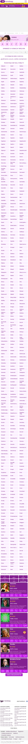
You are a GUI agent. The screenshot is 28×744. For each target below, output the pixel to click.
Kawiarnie (3, 213)
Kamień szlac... (3, 116)
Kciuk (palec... (23, 222)
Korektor (12, 425)
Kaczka (21, 69)
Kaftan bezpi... (13, 78)
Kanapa (3, 122)
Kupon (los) (22, 544)
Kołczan (22, 350)
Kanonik (12, 131)
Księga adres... (3, 522)
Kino (11, 244)
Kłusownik (22, 303)
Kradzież (22, 466)
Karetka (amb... (3, 169)
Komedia (3, 363)
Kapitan (3, 144)
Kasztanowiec (13, 197)
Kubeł (11, 528)
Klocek (3, 285)
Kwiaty (21, 566)
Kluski (2, 291)
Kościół (21, 450)
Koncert (3, 381)
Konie (2, 391)
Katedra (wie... (3, 206)
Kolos (11, 347)
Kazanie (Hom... (22, 216)
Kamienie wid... (22, 106)
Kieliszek (22, 228)
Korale (3, 422)
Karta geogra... (3, 178)
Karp (11, 175)
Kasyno (3, 194)
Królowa (12, 503)
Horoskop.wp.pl (10, 33)
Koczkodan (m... (13, 325)
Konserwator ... (13, 397)
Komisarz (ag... (22, 369)
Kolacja (21, 331)
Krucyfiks (22, 503)
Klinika (21, 278)
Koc (2, 319)
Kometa (3, 366)
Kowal (12, 460)
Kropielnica (4, 497)
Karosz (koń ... (4, 175)
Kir (2, 247)
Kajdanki (12, 81)
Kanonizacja (23, 131)
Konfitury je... (23, 385)
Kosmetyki (22, 438)
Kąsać (2, 222)
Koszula (12, 444)
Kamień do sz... (4, 113)
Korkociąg (22, 425)
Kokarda (22, 328)
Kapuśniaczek (23, 150)
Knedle (3, 310)
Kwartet (22, 560)
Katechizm (22, 203)
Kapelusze (13, 141)
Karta (21, 175)
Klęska (12, 275)
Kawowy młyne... (3, 216)
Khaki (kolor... (13, 225)
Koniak (12, 388)
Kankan (21, 128)
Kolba (11, 335)
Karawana (13, 159)
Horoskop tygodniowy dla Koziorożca (20, 708)
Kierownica (4, 238)
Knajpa (12, 306)
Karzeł (21, 184)
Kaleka (3, 91)
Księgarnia (13, 522)
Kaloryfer (12, 94)
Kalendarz (13, 91)
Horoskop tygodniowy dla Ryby (20, 714)
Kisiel (21, 247)
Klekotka (22, 266)
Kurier (12, 550)
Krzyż (21, 516)
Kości (2, 447)
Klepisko (22, 269)
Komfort (12, 366)
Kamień (12, 109)
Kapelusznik (23, 141)
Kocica (12, 322)
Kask (2, 191)
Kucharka (22, 528)
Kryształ (12, 510)
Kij (1, 241)
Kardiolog (3, 166)
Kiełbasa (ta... (4, 235)
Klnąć (11, 281)
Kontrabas (22, 400)
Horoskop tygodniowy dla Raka (20, 725)
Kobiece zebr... (12, 313)
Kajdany (22, 81)
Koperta (12, 416)
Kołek (11, 353)
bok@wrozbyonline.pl (11, 731)
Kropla (12, 497)
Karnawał (22, 172)
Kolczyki (3, 338)
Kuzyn (11, 557)
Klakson (12, 253)
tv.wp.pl (15, 739)
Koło (2, 356)
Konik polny (4, 394)
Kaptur (21, 147)
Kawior (12, 213)
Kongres (3, 388)
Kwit (11, 569)
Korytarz (3, 432)
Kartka (21, 178)
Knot (11, 310)
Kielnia (3, 231)
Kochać (12, 319)
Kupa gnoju (13, 544)
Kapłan (21, 144)
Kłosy (2, 297)
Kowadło (3, 460)
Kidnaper (3, 228)
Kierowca (22, 235)
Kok (11, 328)
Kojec (2, 328)
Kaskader (22, 191)
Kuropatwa (4, 553)
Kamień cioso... (21, 109)
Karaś (21, 156)
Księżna (12, 525)
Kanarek (22, 122)
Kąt (11, 222)
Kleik (11, 263)
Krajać (12, 469)
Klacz (2, 253)
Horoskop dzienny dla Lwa (6, 724)
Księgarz (22, 522)
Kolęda (3, 344)
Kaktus (3, 88)
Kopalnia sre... (13, 413)
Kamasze (3, 100)
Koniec (12, 391)
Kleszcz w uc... (23, 272)
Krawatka (12, 478)
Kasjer (21, 188)
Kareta (21, 166)
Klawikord (13, 260)
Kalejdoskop (23, 88)
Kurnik (21, 550)
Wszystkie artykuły (6, 735)
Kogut (21, 325)
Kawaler (3, 210)
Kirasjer (12, 247)
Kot (11, 453)
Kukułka (12, 538)
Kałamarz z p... (13, 97)
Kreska (3, 488)
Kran (21, 472)
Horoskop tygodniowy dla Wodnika (20, 711)
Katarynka (3, 203)
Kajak (2, 81)
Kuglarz (22, 535)
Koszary (22, 441)
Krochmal (22, 491)
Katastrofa (13, 203)
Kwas (2, 563)
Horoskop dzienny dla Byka (6, 718)
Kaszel (21, 194)
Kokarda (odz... (3, 331)
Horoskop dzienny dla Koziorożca (5, 708)
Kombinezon (23, 360)
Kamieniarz (4, 106)
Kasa (11, 188)
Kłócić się (22, 297)
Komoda (3, 372)
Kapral (12, 147)
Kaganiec (22, 78)
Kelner (3, 225)
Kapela (3, 138)
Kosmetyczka (13, 438)
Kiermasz (12, 235)
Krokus (21, 494)
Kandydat (22, 125)
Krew (21, 488)
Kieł (11, 231)
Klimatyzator (4, 278)
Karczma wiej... (12, 163)
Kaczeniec (13, 69)
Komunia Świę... (3, 378)
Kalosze (21, 94)
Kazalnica (12, 216)
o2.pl (20, 739)
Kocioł (21, 322)
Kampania (3, 119)
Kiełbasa (22, 231)
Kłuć (2, 303)
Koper (2, 416)
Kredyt (3, 485)
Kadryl (12, 72)
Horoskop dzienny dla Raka (6, 722)
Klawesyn (3, 260)
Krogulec (3, 494)
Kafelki (21, 75)
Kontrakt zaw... (3, 403)
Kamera (3, 103)
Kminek (3, 306)
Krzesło (3, 513)
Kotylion (22, 457)
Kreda (12, 482)
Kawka (21, 213)
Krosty (2, 500)
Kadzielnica (4, 75)
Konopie (3, 397)
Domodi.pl (11, 737)
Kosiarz (3, 438)
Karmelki (3, 172)
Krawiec (3, 482)
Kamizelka (22, 116)
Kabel (11, 66)
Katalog (12, 200)
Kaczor (3, 72)
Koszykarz (22, 444)
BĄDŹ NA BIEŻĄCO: (21, 701)
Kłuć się (12, 303)
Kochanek (22, 319)
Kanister (12, 128)
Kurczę (3, 550)
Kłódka (3, 300)
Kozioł (2, 463)
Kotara (21, 453)
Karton (12, 181)
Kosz (11, 441)
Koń (11, 406)
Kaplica (12, 144)
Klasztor (12, 256)
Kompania (22, 372)
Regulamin (20, 731)
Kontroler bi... (13, 403)
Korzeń (21, 432)
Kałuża (21, 97)
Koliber (12, 344)
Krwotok (22, 507)
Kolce (21, 335)
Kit (11, 250)
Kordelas (22, 422)
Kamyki (12, 119)
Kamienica (13, 106)
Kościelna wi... (13, 447)
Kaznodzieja (13, 219)
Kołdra (3, 353)
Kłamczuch (4, 294)
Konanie (22, 378)
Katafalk (3, 200)
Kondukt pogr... (22, 381)
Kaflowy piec (4, 78)
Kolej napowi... (22, 338)
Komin (21, 366)
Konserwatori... (23, 397)
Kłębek (12, 294)
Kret (11, 488)
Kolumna (22, 347)
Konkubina (13, 394)
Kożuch (21, 463)
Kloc (21, 281)
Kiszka (2, 250)
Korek (2, 425)
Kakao (21, 84)
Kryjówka (3, 510)
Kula (2, 541)
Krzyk (21, 513)
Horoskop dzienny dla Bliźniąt (5, 720)
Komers (21, 363)
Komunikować (13, 378)
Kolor (2, 347)
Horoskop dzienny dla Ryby (6, 713)
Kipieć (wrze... (23, 244)
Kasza (11, 194)
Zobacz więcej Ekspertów (14, 674)
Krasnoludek (4, 475)
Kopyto (21, 419)
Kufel (2, 535)
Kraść (11, 475)
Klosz (21, 285)
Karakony (3, 156)
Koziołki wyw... (12, 463)
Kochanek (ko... (3, 322)
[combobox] (14, 52)
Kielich (12, 228)
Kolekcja (12, 341)
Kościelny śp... (4, 450)
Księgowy (3, 525)
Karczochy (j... (23, 163)
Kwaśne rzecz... (12, 563)
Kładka (12, 291)
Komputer (22, 375)
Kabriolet (3, 69)
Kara (2, 153)
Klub (11, 288)
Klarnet (3, 256)
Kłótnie (21, 300)
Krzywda (3, 516)
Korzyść (3, 435)
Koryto (12, 432)
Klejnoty (3, 266)
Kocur (2, 325)
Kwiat (11, 566)
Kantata (3, 134)
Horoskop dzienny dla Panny (6, 725)
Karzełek (3, 188)
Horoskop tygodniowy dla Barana (20, 717)
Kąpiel (21, 219)
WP (5, 33)
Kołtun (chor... (23, 356)
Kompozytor (13, 375)
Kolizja (21, 344)
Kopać (11, 410)
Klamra (21, 253)
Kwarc (12, 560)
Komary (12, 360)
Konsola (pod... (12, 400)
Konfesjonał (13, 385)
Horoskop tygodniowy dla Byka (20, 720)
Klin (11, 278)
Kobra (2, 316)
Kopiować (22, 416)
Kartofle (3, 181)
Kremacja (22, 485)
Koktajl (12, 331)
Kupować (3, 547)
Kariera (12, 169)
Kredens (22, 482)
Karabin (12, 153)
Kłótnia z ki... (13, 300)
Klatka (21, 256)
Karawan (3, 159)
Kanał (21, 119)
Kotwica (12, 457)
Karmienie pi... (14, 172)
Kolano (3, 335)
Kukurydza (22, 538)
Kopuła (12, 419)
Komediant (13, 363)
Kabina (21, 66)
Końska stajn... (4, 410)
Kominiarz (13, 369)
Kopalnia (22, 410)
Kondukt (12, 381)
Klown (2, 288)
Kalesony (22, 91)
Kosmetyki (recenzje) (6, 739)
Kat (20, 197)
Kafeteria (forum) (19, 737)
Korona (3, 428)
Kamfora (22, 103)
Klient (21, 275)
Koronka (22, 428)
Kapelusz (3, 141)
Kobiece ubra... (3, 313)
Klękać (2, 275)
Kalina (2, 94)
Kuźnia (21, 557)
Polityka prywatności (6, 733)
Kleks (2, 269)
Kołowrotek (13, 356)
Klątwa (3, 263)
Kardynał (12, 166)
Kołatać (12, 350)
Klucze (21, 288)
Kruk (2, 507)
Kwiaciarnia (4, 566)
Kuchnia (12, 532)
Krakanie (12, 472)
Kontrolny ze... (23, 403)
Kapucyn (3, 150)
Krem (11, 485)
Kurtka (12, 553)
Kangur (3, 128)
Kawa (21, 206)
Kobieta (21, 313)
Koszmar (3, 444)
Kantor (12, 134)
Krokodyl (12, 494)
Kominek (3, 369)
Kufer (11, 535)
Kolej (11, 338)
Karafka (22, 153)
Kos (11, 435)
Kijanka (12, 241)
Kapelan (12, 138)
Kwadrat (3, 560)
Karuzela (12, 184)
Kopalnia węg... (22, 413)
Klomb (12, 285)
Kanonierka (4, 131)
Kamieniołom (4, 109)
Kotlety (3, 457)
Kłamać (21, 291)
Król (21, 500)
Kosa (21, 435)
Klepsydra (3, 272)
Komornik (12, 372)
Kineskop (3, 244)
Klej (21, 263)
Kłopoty (21, 294)
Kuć (20, 532)
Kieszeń (21, 238)
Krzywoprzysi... (14, 516)
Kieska (12, 238)
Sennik (16, 33)
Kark (21, 169)
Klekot (12, 266)
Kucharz (3, 532)
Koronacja (13, 428)
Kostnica (3, 441)
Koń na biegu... (21, 406)
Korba (11, 422)
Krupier (12, 507)
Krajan (21, 469)
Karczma (3, 163)
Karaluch (12, 156)
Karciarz (22, 159)
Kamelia (22, 100)
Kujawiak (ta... (4, 538)
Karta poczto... (14, 178)
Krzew (12, 513)
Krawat (3, 478)
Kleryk (12, 272)
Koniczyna (22, 388)
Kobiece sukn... (22, 310)
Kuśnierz (3, 557)
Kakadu (12, 84)
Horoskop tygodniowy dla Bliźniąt (20, 723)
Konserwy (3, 400)
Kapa (21, 134)
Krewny (3, 491)
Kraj (2, 469)
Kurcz (21, 547)
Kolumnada (4, 350)
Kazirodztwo (4, 219)
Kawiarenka (23, 210)
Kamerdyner (13, 103)
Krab (11, 466)
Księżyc (21, 525)
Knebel (21, 306)
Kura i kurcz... (13, 547)
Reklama (15, 733)
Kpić (2, 466)
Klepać (12, 269)
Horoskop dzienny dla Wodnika (5, 711)
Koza (21, 460)
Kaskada (12, 191)
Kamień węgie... (12, 116)
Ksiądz (3, 519)
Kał (2, 97)
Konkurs (22, 394)
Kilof (21, 241)
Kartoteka (22, 181)
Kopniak (3, 419)
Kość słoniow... (4, 453)
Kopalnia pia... (4, 413)
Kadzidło (22, 72)
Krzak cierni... (23, 510)
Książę (12, 519)
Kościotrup (13, 450)
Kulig (21, 541)
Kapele (21, 138)
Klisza (2, 281)
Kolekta (21, 341)
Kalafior (12, 88)
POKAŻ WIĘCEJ (13, 728)
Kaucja (12, 206)
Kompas (3, 375)
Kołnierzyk (22, 353)
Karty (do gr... (4, 184)
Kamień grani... (12, 113)
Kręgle (12, 491)
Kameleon (12, 100)
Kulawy (12, 541)
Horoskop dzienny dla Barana (5, 716)
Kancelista (3, 125)
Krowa (12, 500)
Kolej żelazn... (4, 341)
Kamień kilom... (21, 113)
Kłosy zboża (13, 297)
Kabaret (3, 66)
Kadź (11, 75)
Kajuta (2, 84)
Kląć (21, 260)
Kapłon (3, 147)
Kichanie (22, 225)
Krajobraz (3, 472)
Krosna (21, 497)
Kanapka (12, 122)
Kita (21, 250)
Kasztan (3, 197)
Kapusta (12, 150)
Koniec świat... (23, 391)
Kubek (2, 528)
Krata (21, 475)
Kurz (21, 553)
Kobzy (21, 316)
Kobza (12, 316)
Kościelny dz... (23, 447)
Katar (21, 200)
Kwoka (21, 569)
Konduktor (3, 385)
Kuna (2, 544)
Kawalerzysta (13, 210)
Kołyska (3, 360)
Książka (21, 519)
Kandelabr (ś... (14, 125)
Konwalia (3, 406)
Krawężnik (22, 478)
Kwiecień (3, 569)
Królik (2, 503)
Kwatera (22, 563)
